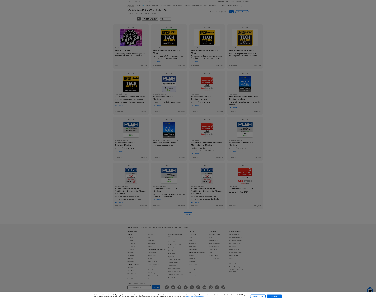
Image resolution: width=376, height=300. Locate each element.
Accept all (274, 296)
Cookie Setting (258, 296)
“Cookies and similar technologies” (195, 296)
